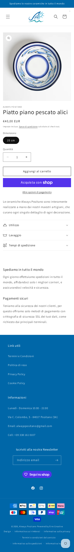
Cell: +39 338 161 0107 (21, 435)
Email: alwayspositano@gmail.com (30, 426)
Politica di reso (17, 365)
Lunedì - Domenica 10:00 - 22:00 (28, 408)
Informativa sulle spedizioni (27, 543)
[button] (8, 16)
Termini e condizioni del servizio (39, 537)
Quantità (8, 149)
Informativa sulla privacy (57, 531)
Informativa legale (55, 543)
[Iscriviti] (56, 460)
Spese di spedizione (28, 126)
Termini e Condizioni (21, 356)
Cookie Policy (16, 383)
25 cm (11, 140)
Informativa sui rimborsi (27, 531)
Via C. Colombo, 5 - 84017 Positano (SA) (33, 417)
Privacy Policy (16, 374)
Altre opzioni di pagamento (37, 192)
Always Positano (28, 526)
